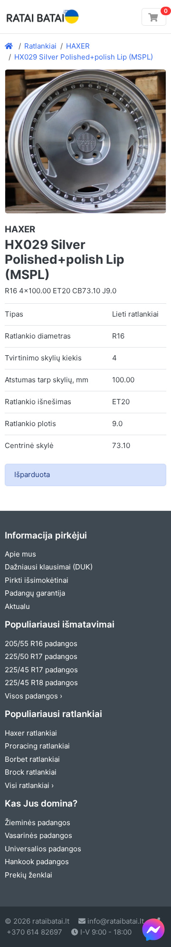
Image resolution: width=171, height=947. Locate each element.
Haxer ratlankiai (31, 733)
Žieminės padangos (37, 822)
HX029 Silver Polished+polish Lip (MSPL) (83, 56)
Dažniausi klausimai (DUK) (49, 566)
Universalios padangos (43, 848)
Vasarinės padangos (38, 835)
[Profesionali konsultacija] (153, 929)
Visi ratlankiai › (29, 785)
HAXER (78, 45)
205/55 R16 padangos (41, 643)
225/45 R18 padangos (41, 682)
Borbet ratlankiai (32, 759)
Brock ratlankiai (31, 772)
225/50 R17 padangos (41, 656)
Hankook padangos (37, 861)
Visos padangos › (33, 695)
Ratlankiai (40, 45)
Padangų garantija (35, 593)
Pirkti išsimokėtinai (36, 580)
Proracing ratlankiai (37, 745)
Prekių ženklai (28, 874)
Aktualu (17, 606)
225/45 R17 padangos (41, 669)
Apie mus (20, 553)
